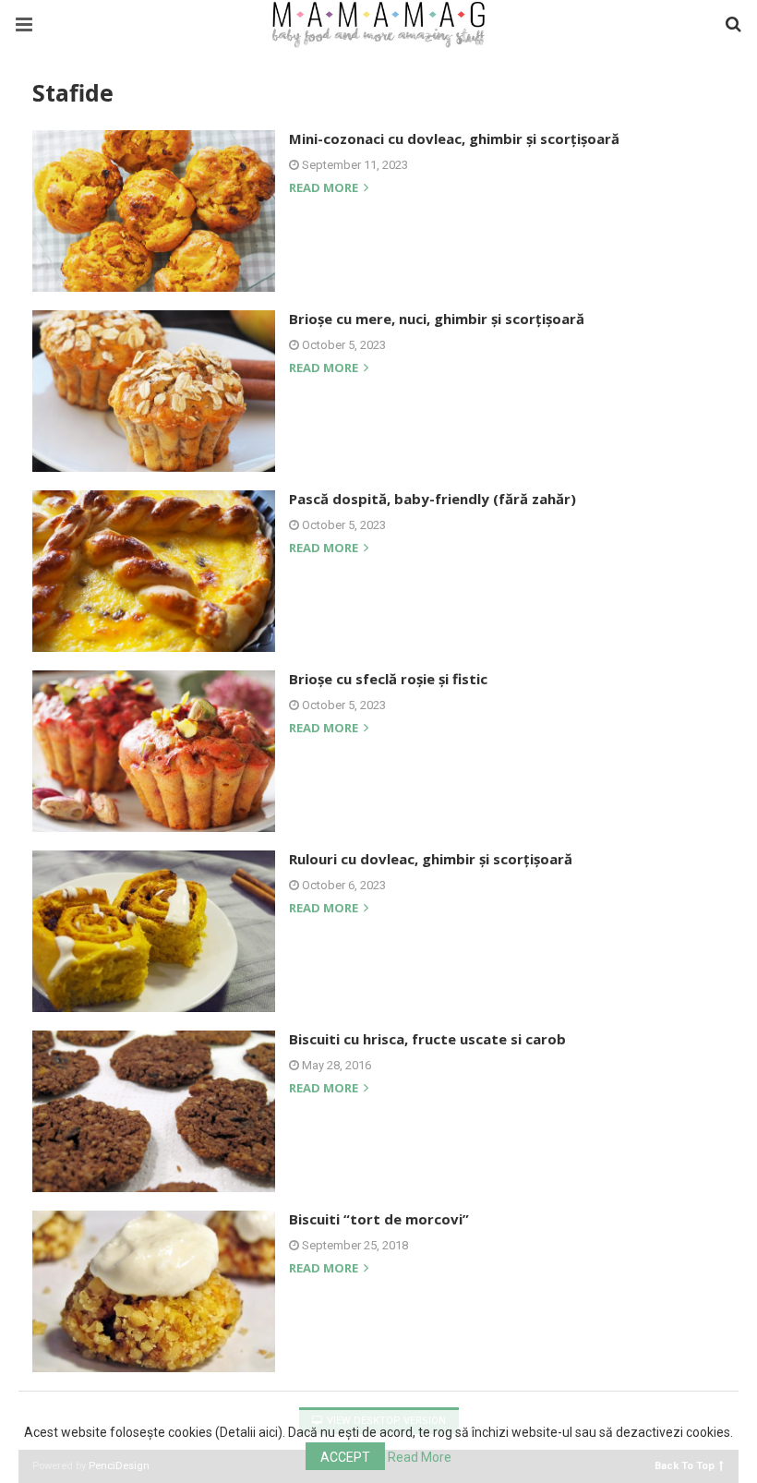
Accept (345, 1457)
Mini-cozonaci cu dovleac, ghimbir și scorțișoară (454, 138)
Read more (325, 189)
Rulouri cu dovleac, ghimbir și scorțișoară (430, 859)
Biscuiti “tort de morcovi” (379, 1219)
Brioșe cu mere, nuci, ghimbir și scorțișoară (436, 318)
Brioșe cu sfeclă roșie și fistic (388, 678)
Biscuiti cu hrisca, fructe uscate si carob (427, 1039)
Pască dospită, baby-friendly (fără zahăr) (432, 498)
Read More (419, 1457)
